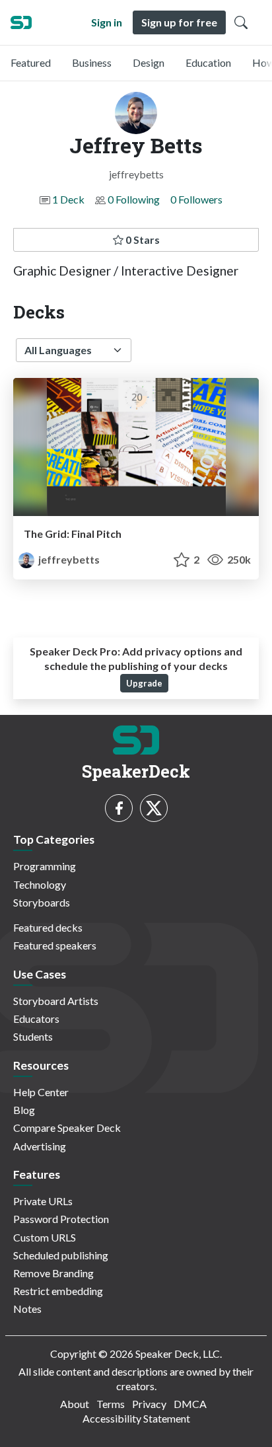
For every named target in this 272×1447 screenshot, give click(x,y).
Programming (44, 866)
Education (208, 62)
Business (92, 62)
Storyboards (41, 902)
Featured (31, 62)
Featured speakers (54, 945)
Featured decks (48, 927)
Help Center (41, 1092)
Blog (24, 1109)
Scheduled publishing (60, 1255)
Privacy (149, 1403)
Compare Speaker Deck (67, 1127)
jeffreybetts (68, 559)
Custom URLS (44, 1237)
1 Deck (68, 199)
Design (148, 62)
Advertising (39, 1146)
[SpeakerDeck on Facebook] (119, 808)
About (74, 1403)
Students (33, 1036)
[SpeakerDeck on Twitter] (154, 808)
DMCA (190, 1403)
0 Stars (141, 239)
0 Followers (196, 199)
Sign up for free (179, 22)
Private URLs (43, 1201)
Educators (36, 1018)
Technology (39, 884)
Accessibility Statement (136, 1418)
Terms (110, 1403)
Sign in (106, 22)
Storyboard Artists (55, 1000)
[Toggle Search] (241, 22)
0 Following (134, 199)
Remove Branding (53, 1273)
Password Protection (61, 1218)
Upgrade (144, 683)
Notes (27, 1308)
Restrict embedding (58, 1290)
